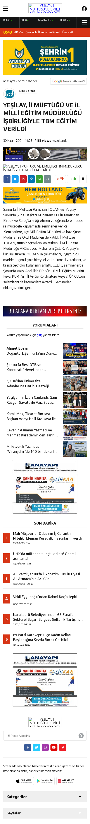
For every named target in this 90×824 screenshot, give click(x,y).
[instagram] (45, 747)
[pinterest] (31, 179)
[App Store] (24, 781)
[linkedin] (23, 179)
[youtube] (53, 747)
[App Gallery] (65, 781)
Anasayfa (9, 81)
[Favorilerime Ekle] (83, 179)
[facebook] (7, 179)
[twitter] (15, 179)
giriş (39, 335)
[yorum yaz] (47, 179)
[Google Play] (45, 781)
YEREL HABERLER (27, 81)
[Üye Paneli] (84, 8)
